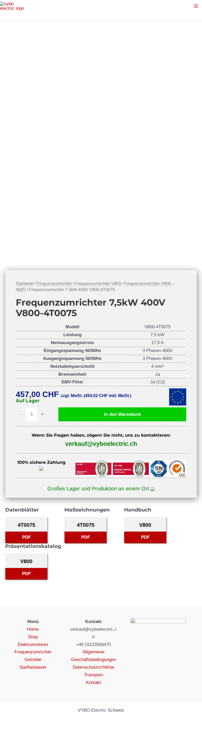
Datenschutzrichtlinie (93, 667)
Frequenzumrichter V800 (98, 283)
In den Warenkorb (122, 414)
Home (33, 629)
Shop (33, 636)
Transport (93, 674)
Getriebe (32, 659)
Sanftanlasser (33, 667)
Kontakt (93, 682)
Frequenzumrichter (54, 283)
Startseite (24, 283)
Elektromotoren (33, 644)
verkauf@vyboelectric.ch (101, 443)
